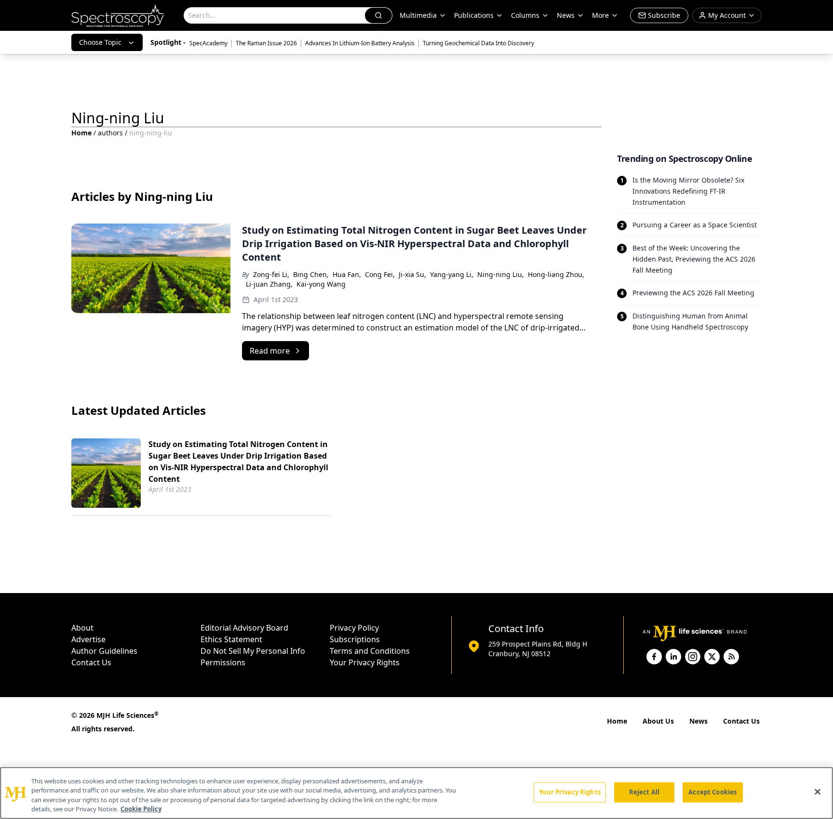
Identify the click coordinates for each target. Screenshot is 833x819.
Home (81, 132)
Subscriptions (355, 639)
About (82, 627)
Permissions (223, 662)
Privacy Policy (354, 627)
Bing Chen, (311, 274)
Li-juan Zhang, (269, 284)
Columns (525, 15)
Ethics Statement (231, 639)
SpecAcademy (208, 43)
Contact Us (91, 662)
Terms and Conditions (370, 651)
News (698, 721)
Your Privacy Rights (365, 662)
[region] (416, 793)
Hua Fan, (347, 274)
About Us (658, 721)
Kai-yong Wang (321, 284)
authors (110, 132)
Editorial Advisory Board (244, 627)
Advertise (88, 639)
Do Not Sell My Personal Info (253, 651)
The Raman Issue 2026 (266, 43)
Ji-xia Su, (412, 274)
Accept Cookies (712, 792)
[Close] (817, 791)
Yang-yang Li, (451, 274)
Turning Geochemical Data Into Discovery (478, 43)
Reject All (644, 792)
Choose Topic (100, 42)
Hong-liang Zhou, (556, 274)
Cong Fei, (380, 274)
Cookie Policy (141, 809)
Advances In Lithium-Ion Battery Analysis (360, 43)
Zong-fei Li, (271, 274)
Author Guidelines (104, 651)
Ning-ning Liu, (500, 274)
